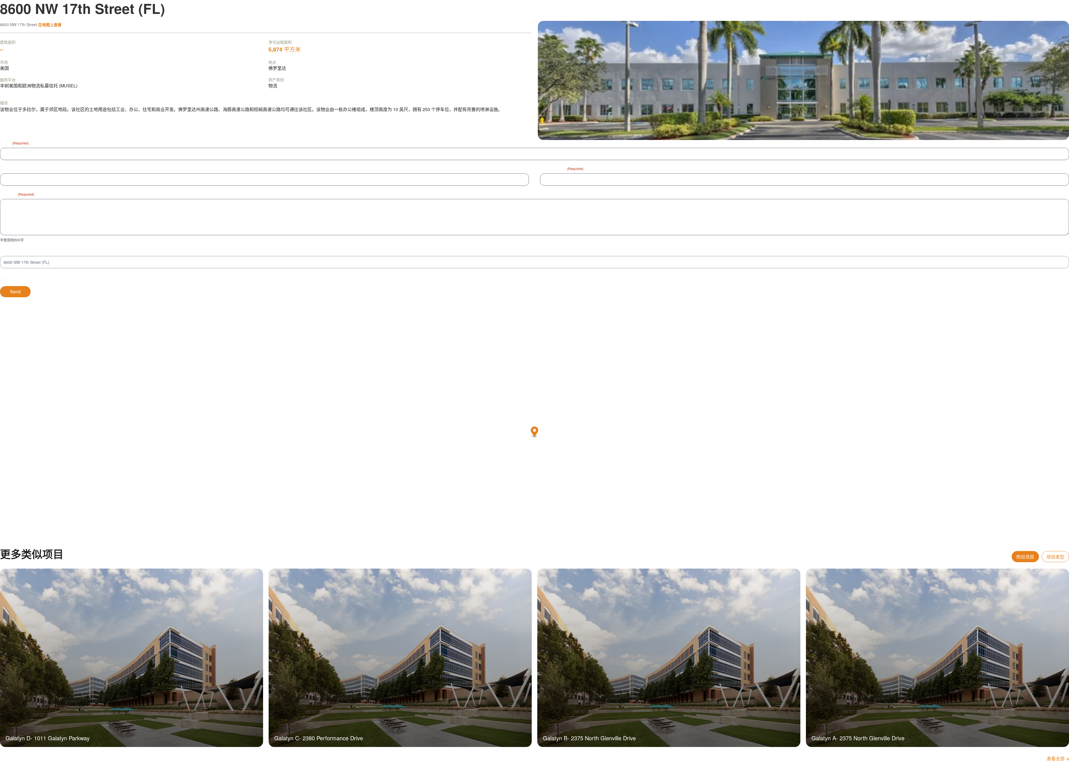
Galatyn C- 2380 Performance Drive (318, 738)
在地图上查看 (50, 24)
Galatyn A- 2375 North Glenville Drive (857, 738)
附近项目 (1025, 557)
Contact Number (14, 168)
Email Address (561, 168)
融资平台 (8, 79)
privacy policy (86, 276)
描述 (4, 102)
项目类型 (1055, 557)
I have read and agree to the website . (54, 276)
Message (17, 194)
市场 (4, 62)
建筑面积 (8, 42)
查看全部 (1056, 758)
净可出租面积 (280, 42)
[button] (534, 432)
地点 (272, 62)
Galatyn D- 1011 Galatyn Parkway (48, 738)
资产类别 (276, 79)
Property (7, 251)
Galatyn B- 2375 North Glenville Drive (589, 738)
